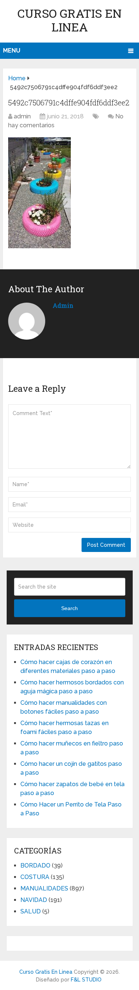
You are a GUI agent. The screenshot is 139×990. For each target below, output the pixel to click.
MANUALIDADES (44, 888)
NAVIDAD (33, 899)
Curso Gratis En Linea (69, 20)
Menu (11, 50)
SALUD (30, 911)
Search (69, 608)
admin (22, 116)
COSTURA (34, 876)
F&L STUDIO (86, 980)
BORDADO (35, 865)
